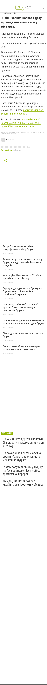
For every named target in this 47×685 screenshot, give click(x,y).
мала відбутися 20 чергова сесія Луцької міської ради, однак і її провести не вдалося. (21, 123)
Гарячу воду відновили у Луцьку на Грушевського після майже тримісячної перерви (22, 291)
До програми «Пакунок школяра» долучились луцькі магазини (21, 348)
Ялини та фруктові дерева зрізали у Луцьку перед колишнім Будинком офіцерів (22, 262)
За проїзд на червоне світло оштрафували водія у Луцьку (19, 248)
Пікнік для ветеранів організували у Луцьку (23, 335)
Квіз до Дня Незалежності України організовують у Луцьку (22, 277)
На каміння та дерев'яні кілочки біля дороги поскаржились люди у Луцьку (23, 322)
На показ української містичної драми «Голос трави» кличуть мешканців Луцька (20, 307)
